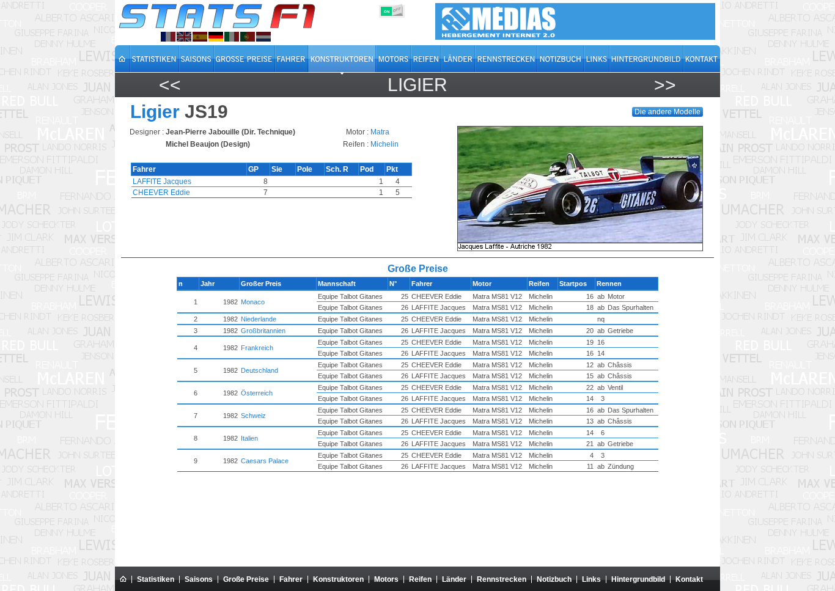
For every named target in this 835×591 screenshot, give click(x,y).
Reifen (420, 579)
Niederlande (258, 319)
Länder (454, 579)
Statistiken (155, 579)
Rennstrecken (501, 579)
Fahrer (291, 579)
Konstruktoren (338, 579)
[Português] (247, 37)
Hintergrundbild (638, 579)
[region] (584, 188)
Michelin (384, 144)
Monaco (253, 302)
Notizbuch (554, 579)
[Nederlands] (263, 37)
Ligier (417, 85)
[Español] (200, 37)
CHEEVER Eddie (161, 192)
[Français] (168, 37)
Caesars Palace (265, 460)
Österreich (257, 393)
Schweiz (253, 415)
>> (665, 85)
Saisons (199, 579)
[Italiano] (231, 37)
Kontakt (689, 579)
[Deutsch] (215, 37)
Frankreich (257, 347)
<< (170, 85)
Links (591, 579)
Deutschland (259, 370)
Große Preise (246, 579)
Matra (379, 132)
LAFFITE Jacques (162, 181)
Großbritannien (263, 330)
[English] (184, 37)
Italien (249, 438)
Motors (386, 579)
